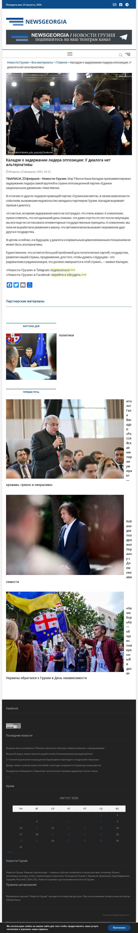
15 (101, 827)
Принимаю (119, 927)
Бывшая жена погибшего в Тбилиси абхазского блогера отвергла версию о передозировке (55, 748)
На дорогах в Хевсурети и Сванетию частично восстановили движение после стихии (52, 770)
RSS (8, 777)
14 (84, 827)
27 (68, 840)
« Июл (9, 852)
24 (21, 840)
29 (101, 840)
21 (84, 834)
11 (37, 827)
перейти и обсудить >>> (69, 275)
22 (101, 834)
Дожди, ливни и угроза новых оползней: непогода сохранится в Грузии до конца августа (53, 765)
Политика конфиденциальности (116, 915)
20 (68, 834)
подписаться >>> (62, 270)
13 (68, 827)
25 (37, 840)
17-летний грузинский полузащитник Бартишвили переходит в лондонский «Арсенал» (52, 759)
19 (52, 834)
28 (84, 840)
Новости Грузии (15, 922)
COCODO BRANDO (102, 922)
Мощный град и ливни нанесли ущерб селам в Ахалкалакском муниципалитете (49, 753)
